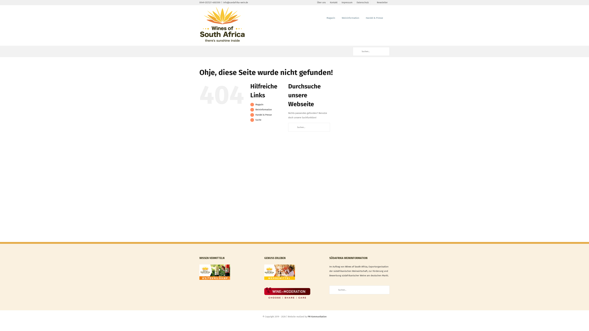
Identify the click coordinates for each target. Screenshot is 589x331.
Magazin (259, 104)
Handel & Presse (263, 115)
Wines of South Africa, (356, 266)
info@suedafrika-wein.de (235, 2)
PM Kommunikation (317, 316)
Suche (258, 120)
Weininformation (263, 109)
